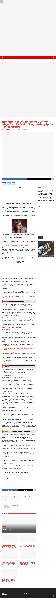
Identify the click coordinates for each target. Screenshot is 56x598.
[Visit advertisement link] (28, 28)
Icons (37, 60)
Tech (51, 60)
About (12, 593)
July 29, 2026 (12, 566)
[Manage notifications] (53, 595)
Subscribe (40, 237)
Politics (14, 60)
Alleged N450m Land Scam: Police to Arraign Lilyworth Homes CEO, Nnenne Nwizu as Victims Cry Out (10, 580)
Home (3, 118)
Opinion (41, 60)
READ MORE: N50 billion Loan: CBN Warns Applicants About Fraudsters (16, 329)
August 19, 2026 (30, 549)
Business (9, 60)
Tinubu (21, 486)
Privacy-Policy (22, 593)
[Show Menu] (2, 57)
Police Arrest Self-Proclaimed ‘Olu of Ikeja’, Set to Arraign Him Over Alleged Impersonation (27, 546)
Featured (32, 60)
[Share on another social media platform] (52, 179)
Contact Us (17, 593)
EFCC (10, 486)
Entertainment (25, 60)
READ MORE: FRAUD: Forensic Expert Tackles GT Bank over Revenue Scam (17, 377)
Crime (19, 60)
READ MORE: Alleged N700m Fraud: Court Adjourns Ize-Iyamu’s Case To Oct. (17, 245)
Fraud (18, 486)
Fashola (14, 486)
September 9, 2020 (15, 129)
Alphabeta (6, 486)
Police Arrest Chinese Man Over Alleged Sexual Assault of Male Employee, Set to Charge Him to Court (9, 546)
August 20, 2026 (12, 549)
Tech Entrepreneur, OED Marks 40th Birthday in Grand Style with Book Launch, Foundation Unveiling (45, 194)
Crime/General (7, 118)
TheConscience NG (6, 129)
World (46, 60)
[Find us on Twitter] (44, 593)
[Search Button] (53, 57)
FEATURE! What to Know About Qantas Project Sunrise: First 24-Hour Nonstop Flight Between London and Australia (10, 563)
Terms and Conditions (31, 593)
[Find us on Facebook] (42, 593)
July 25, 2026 (12, 583)
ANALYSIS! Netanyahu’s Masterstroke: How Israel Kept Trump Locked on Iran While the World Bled (27, 563)
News (4, 60)
